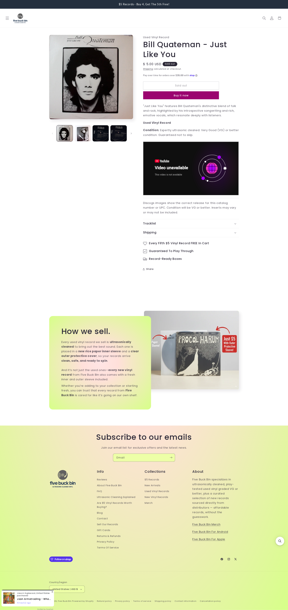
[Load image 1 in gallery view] (65, 133)
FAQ (99, 491)
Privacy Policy (105, 542)
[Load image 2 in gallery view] (83, 133)
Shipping (148, 69)
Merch (149, 503)
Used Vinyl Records (157, 491)
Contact (102, 518)
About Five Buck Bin (109, 485)
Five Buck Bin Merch (206, 524)
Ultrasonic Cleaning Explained (116, 497)
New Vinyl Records (156, 497)
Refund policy (104, 601)
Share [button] (149, 269)
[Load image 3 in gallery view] (101, 133)
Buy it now (181, 95)
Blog (100, 513)
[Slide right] (131, 133)
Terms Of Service (108, 547)
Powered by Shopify (83, 601)
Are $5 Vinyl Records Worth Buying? (114, 505)
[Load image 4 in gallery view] (118, 133)
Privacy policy (122, 601)
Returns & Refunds (109, 536)
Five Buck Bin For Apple (208, 539)
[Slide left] (52, 133)
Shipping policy (163, 601)
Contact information (185, 601)
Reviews (102, 479)
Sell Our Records (107, 524)
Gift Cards (103, 530)
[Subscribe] (171, 458)
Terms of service (142, 601)
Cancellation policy (210, 601)
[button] (7, 18)
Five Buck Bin (64, 601)
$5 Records (152, 479)
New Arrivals (152, 485)
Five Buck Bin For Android (210, 532)
